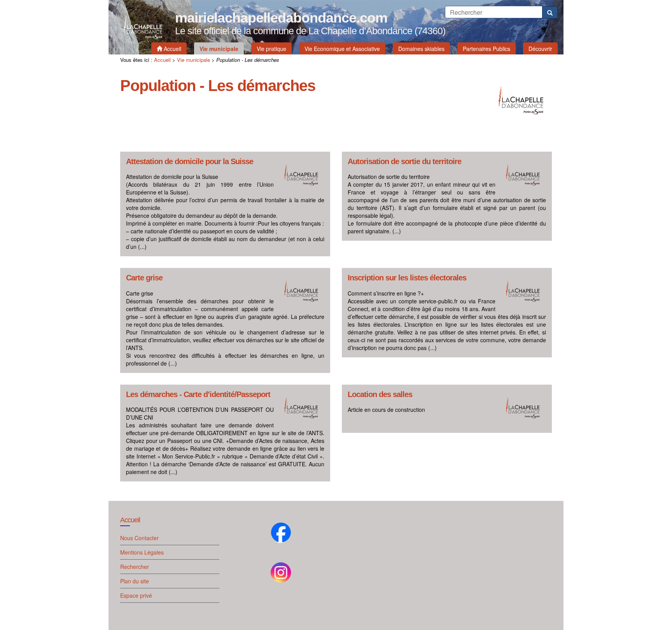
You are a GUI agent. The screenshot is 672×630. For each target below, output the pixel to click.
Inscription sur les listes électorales (407, 278)
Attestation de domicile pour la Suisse (189, 162)
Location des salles (380, 394)
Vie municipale (193, 59)
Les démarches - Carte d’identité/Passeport (198, 394)
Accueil (162, 59)
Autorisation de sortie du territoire (404, 162)
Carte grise (144, 278)
